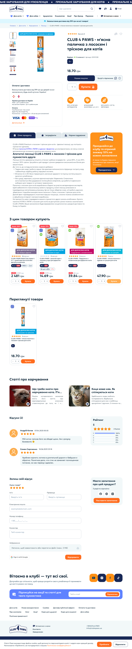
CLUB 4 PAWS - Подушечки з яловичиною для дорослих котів (80, 259)
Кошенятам (60, 16)
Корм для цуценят (49, 612)
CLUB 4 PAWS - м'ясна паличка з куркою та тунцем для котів (108, 259)
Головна (13, 26)
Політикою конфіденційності (59, 645)
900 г (24, 266)
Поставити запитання (106, 500)
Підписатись (112, 594)
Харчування (33, 26)
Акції (69, 16)
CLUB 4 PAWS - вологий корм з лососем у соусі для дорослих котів (50, 260)
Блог (27, 612)
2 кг (30, 266)
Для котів (18, 16)
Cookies (46, 608)
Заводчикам (38, 632)
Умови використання (30, 608)
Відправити (73, 557)
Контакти (37, 629)
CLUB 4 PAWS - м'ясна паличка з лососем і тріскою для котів (22, 339)
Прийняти (104, 644)
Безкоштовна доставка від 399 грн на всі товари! (67, 21)
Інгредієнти (50, 135)
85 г (44, 266)
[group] (40, 54)
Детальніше (17, 123)
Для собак (34, 16)
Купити (28, 281)
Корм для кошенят (68, 612)
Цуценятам (47, 16)
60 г (72, 266)
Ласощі (43, 26)
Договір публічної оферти (63, 608)
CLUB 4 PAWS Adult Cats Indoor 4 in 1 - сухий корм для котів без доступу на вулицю (22, 260)
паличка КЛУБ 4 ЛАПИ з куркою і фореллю (36, 149)
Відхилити (120, 644)
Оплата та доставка (87, 608)
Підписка (89, 16)
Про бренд (78, 16)
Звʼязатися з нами (111, 16)
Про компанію (15, 612)
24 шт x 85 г (47, 269)
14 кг (16, 266)
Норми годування (77, 135)
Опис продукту (25, 135)
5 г (70, 61)
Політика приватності (18, 616)
